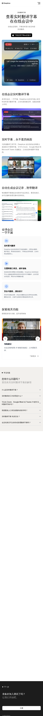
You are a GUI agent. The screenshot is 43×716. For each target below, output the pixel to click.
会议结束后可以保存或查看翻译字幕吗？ (16, 422)
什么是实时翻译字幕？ (10, 390)
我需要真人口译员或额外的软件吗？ (15, 410)
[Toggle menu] (39, 3)
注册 (21, 708)
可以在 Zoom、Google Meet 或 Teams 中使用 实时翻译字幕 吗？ (20, 403)
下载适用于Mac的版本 (23, 35)
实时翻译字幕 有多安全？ (11, 416)
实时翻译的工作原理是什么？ (12, 396)
